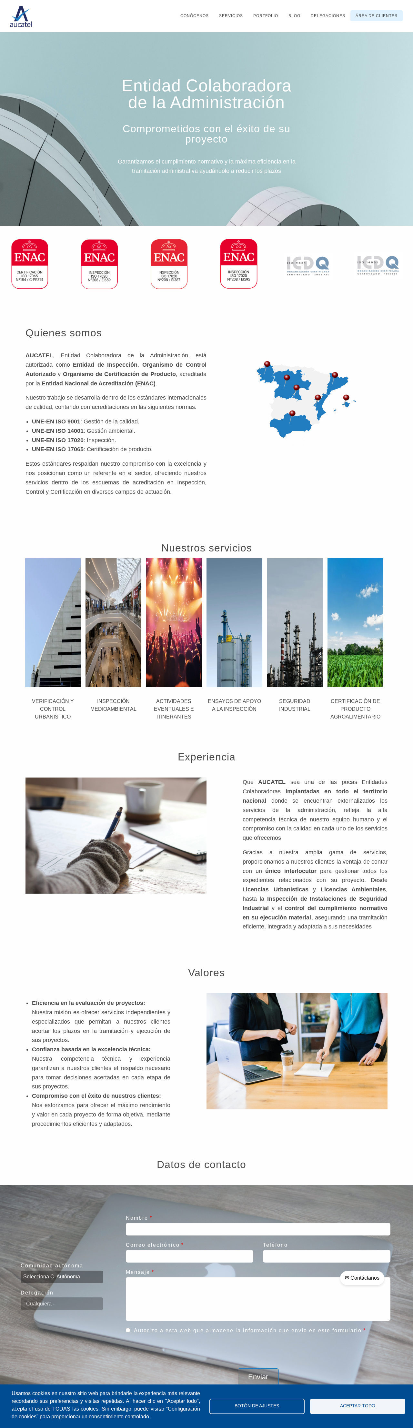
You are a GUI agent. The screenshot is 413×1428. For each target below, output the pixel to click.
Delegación (37, 1292)
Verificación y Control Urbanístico (53, 709)
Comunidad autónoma (52, 1265)
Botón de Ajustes (257, 1405)
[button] (287, 381)
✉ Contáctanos (362, 1278)
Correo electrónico (153, 1245)
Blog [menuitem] (294, 16)
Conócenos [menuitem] (194, 16)
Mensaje (138, 1272)
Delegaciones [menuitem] (328, 16)
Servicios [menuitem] (231, 16)
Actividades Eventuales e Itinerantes (174, 709)
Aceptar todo (357, 1405)
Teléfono (275, 1245)
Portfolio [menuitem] (265, 16)
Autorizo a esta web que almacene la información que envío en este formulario (248, 1330)
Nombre (137, 1218)
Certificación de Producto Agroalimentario (355, 709)
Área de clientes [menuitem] (377, 16)
